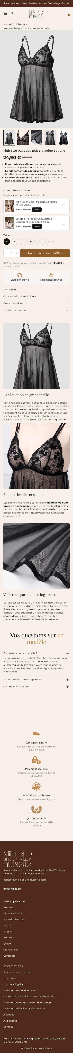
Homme (8, 937)
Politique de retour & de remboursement (27, 1002)
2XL (40, 241)
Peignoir (8, 931)
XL (31, 241)
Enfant (7, 943)
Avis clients (10, 1020)
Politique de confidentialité (19, 990)
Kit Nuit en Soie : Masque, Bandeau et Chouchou (36, 203)
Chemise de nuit (13, 913)
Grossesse (9, 955)
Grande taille (10, 949)
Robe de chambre (13, 919)
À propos (8, 1014)
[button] (9, 137)
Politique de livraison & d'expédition (24, 1008)
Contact (8, 1026)
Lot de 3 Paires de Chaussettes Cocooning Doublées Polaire (34, 220)
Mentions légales (13, 984)
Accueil (7, 24)
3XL (49, 241)
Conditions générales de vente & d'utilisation (29, 996)
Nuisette (20, 24)
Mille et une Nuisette (40, 1048)
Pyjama (7, 925)
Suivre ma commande (16, 972)
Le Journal (9, 978)
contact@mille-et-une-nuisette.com (24, 879)
